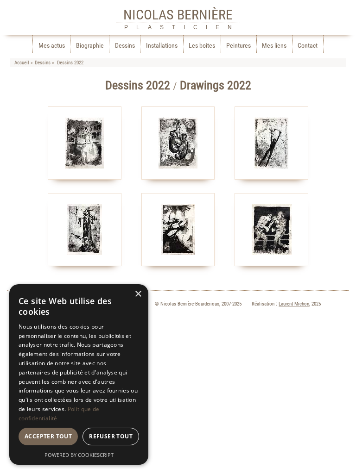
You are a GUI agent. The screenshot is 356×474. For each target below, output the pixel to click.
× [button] (137, 294)
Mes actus (51, 46)
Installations (162, 46)
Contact (308, 46)
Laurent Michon (294, 304)
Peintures (238, 46)
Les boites (202, 46)
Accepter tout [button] (48, 436)
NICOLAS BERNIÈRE (178, 14)
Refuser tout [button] (111, 436)
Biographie (90, 46)
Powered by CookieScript (79, 454)
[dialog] (78, 374)
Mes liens (274, 46)
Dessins (125, 46)
